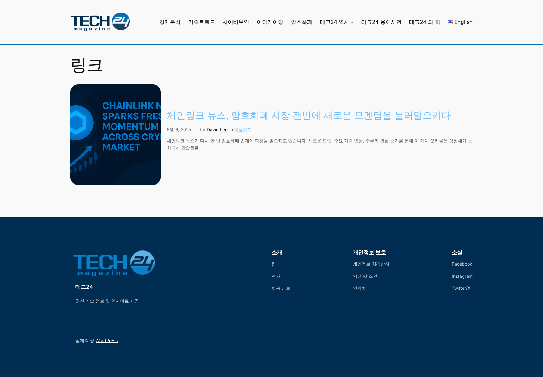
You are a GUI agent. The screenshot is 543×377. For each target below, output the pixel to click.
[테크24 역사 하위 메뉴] (352, 22)
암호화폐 (243, 129)
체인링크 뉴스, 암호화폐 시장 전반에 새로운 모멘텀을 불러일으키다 (309, 115)
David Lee (217, 129)
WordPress (107, 340)
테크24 (84, 287)
